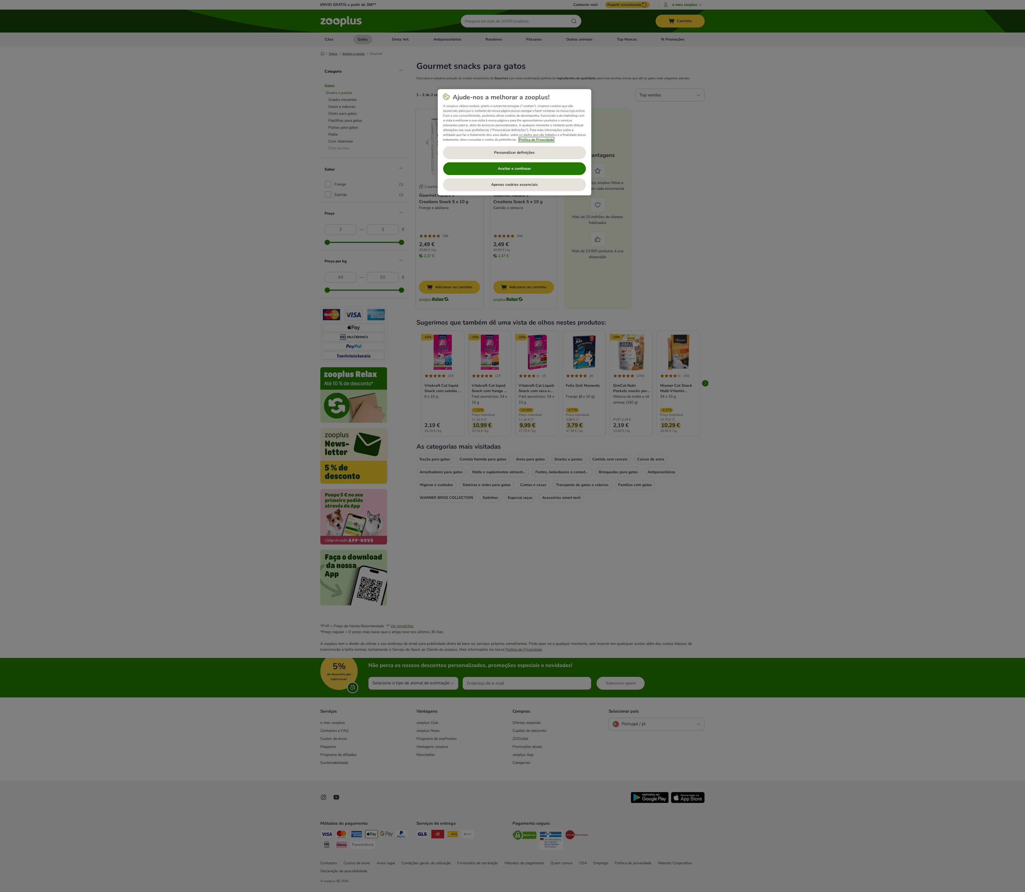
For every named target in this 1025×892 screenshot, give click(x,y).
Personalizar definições (514, 152)
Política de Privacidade (536, 139)
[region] (514, 142)
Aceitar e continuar (514, 168)
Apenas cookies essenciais (514, 184)
